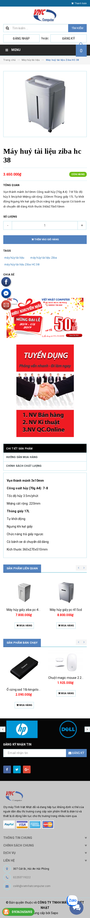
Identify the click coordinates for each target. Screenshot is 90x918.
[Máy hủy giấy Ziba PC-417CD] (65, 592)
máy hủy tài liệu (14, 257)
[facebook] (7, 769)
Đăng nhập (21, 38)
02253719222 (22, 877)
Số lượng (10, 216)
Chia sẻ (8, 274)
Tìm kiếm (77, 28)
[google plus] (27, 769)
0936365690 (22, 912)
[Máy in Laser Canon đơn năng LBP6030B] (65, 667)
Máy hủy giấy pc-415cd (24, 609)
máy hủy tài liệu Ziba (43, 257)
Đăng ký (68, 38)
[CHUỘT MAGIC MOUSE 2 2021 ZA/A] (24, 662)
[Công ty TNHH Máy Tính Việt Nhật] (45, 796)
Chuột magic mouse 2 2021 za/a (29, 677)
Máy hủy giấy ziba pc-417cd (67, 609)
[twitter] (17, 769)
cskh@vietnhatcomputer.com (31, 886)
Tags (7, 250)
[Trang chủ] (45, 15)
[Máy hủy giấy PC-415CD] (24, 592)
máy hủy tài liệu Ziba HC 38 (21, 264)
